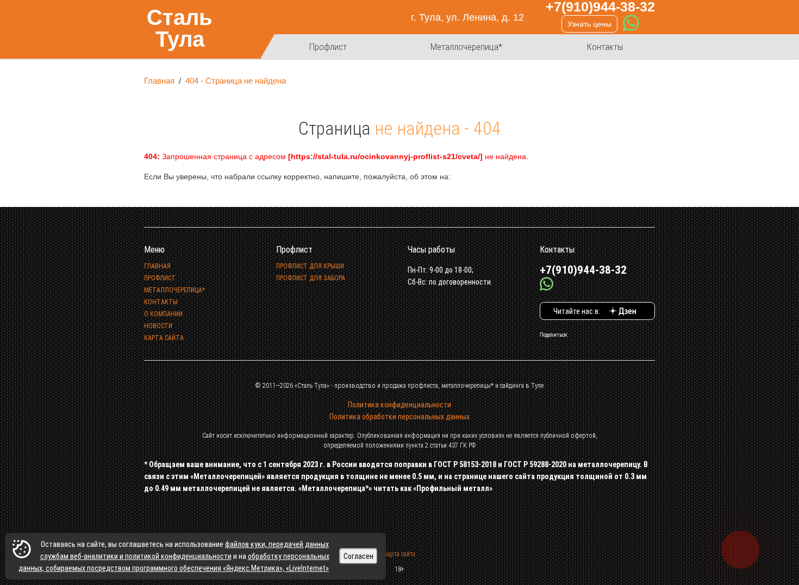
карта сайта (399, 554)
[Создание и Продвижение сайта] (386, 510)
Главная (159, 80)
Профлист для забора (310, 278)
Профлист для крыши (310, 266)
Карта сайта (164, 338)
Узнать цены (589, 24)
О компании (163, 314)
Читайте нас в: (578, 311)
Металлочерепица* (466, 46)
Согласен (358, 556)
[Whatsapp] (631, 24)
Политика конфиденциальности (399, 404)
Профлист (328, 46)
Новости (158, 326)
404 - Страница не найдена (235, 80)
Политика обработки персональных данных (399, 416)
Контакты (605, 46)
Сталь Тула (180, 29)
